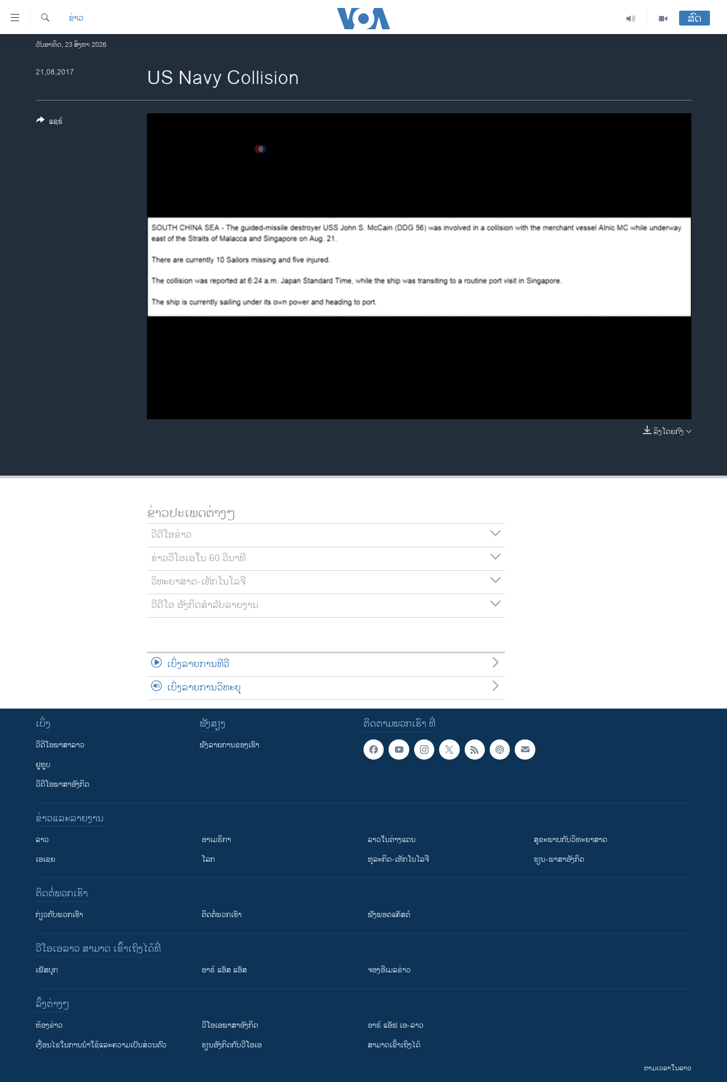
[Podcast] (500, 749)
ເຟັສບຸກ (47, 970)
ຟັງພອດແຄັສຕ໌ (389, 914)
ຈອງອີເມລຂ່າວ (389, 970)
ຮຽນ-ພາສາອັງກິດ (559, 859)
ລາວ (42, 839)
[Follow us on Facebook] (373, 749)
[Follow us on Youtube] (399, 749)
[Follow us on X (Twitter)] (449, 749)
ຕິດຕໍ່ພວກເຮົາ (222, 914)
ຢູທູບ (43, 764)
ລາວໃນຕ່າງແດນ (392, 839)
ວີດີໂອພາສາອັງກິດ (62, 784)
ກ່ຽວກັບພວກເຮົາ (59, 914)
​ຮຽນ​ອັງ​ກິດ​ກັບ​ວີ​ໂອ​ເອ (232, 1045)
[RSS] (475, 749)
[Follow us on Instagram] (424, 749)
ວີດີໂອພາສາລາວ (60, 745)
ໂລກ (208, 859)
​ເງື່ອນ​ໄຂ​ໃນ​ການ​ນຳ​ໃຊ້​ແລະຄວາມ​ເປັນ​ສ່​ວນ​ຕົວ (101, 1045)
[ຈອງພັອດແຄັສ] (525, 749)
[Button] (49, 123)
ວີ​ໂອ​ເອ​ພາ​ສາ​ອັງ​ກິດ (230, 1025)
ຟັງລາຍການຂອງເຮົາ (229, 745)
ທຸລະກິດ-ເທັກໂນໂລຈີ (398, 859)
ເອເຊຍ (45, 859)
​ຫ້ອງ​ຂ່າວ (49, 1025)
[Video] (663, 19)
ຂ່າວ (76, 18)
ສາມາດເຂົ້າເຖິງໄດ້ (394, 1045)
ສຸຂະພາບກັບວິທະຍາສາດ (570, 839)
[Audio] (631, 19)
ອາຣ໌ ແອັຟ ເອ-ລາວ (396, 1025)
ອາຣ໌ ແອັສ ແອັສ (224, 970)
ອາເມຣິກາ (216, 839)
